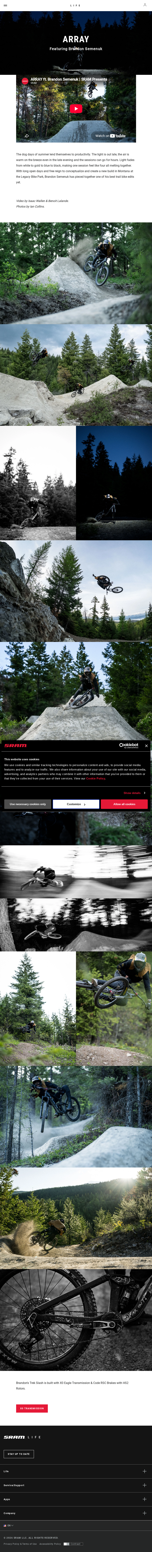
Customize (74, 804)
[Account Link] (145, 5)
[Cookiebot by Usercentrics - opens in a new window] (122, 746)
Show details (132, 793)
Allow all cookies (124, 804)
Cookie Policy (95, 778)
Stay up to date (19, 1454)
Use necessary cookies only (28, 804)
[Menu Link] (5, 6)
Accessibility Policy (50, 1544)
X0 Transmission (32, 1408)
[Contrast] (66, 1544)
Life (76, 5)
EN (9, 1525)
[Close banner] (146, 745)
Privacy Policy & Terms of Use (20, 1544)
